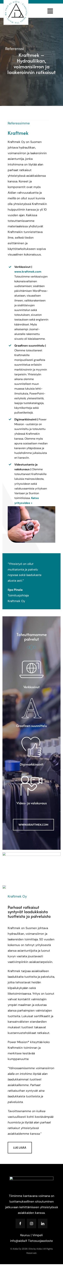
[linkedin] (42, 1223)
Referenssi (14, 48)
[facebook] (20, 1223)
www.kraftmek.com (27, 271)
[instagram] (31, 1223)
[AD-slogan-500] (16, 2)
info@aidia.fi (18, 1241)
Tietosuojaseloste (40, 1241)
